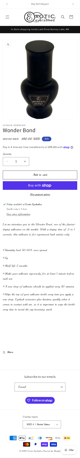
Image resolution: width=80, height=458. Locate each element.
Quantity (7, 153)
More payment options (40, 194)
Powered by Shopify (52, 451)
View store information (18, 214)
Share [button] (10, 352)
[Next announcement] (73, 4)
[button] (7, 17)
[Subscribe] (61, 387)
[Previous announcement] (7, 4)
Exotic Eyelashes (35, 451)
